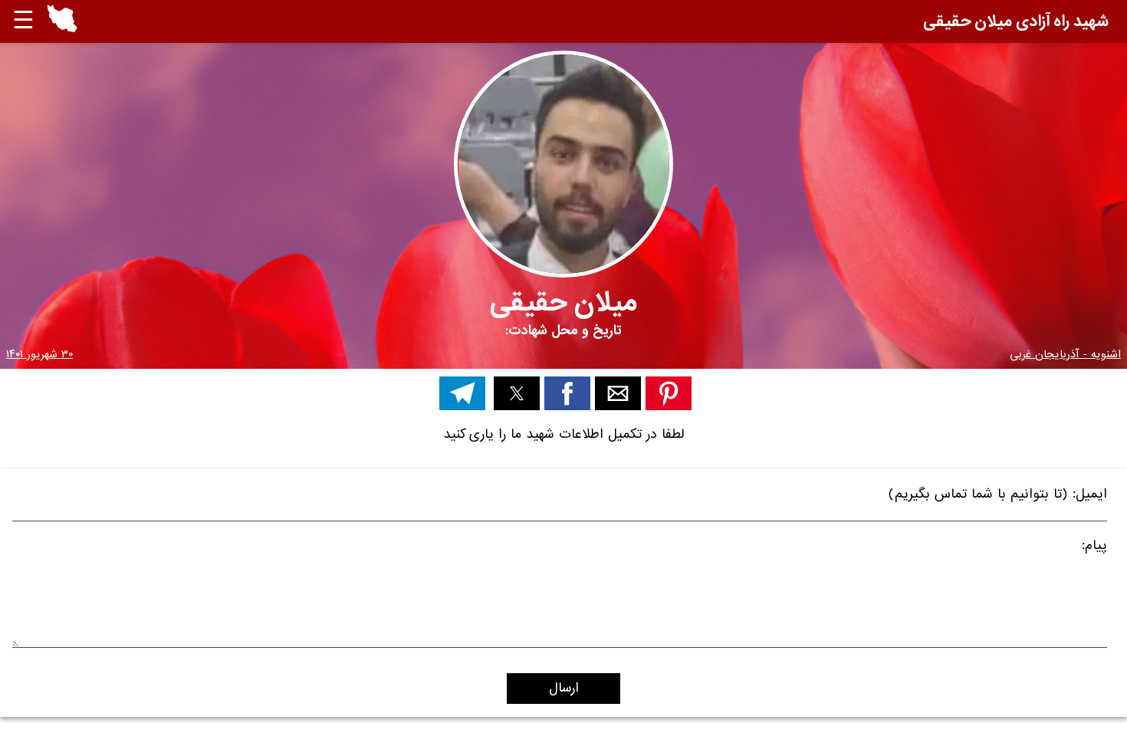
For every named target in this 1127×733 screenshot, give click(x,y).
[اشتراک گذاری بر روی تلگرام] (462, 393)
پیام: (1094, 548)
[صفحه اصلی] (62, 28)
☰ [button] (23, 21)
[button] (62, 21)
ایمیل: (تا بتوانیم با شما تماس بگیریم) (998, 496)
